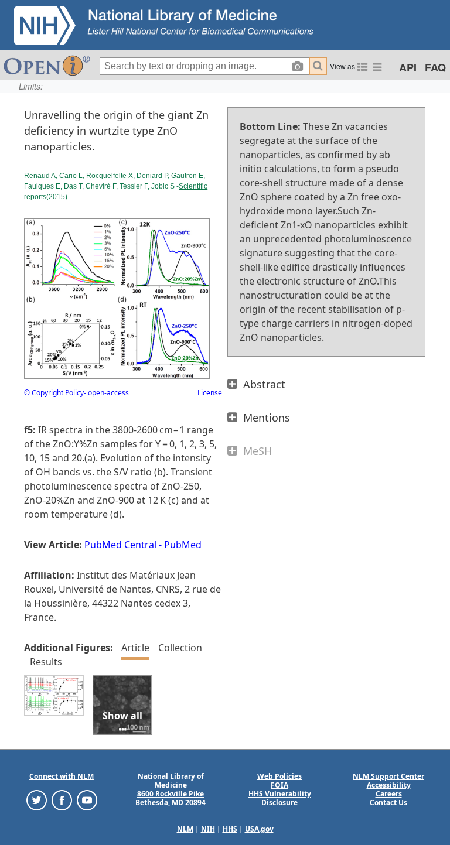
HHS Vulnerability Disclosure (279, 798)
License (209, 393)
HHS (230, 829)
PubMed (183, 544)
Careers (389, 794)
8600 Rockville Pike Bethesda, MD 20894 (170, 798)
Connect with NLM (61, 776)
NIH (208, 829)
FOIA (279, 785)
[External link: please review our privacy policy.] (36, 800)
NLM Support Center (388, 776)
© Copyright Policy (54, 393)
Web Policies (279, 776)
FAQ (435, 67)
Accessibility (389, 785)
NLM (185, 829)
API (408, 67)
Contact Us (388, 803)
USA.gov (259, 829)
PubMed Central (120, 544)
